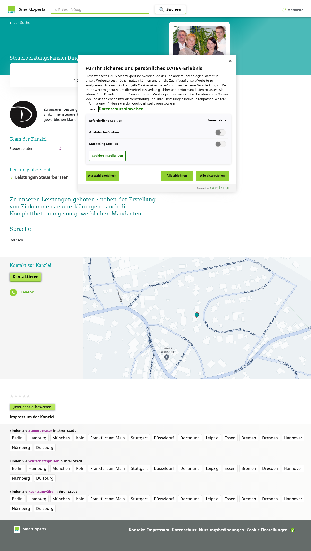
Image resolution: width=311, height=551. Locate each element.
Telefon (27, 292)
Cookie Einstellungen (267, 530)
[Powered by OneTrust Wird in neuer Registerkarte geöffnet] (215, 189)
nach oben (299, 516)
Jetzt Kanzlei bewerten (34, 407)
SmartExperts (31, 9)
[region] (157, 123)
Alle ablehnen (177, 175)
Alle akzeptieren (212, 175)
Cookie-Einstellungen (107, 155)
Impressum (158, 530)
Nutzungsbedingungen (221, 530)
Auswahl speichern (102, 175)
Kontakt (137, 530)
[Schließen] (230, 61)
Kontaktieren (26, 276)
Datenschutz (184, 530)
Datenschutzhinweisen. (122, 109)
